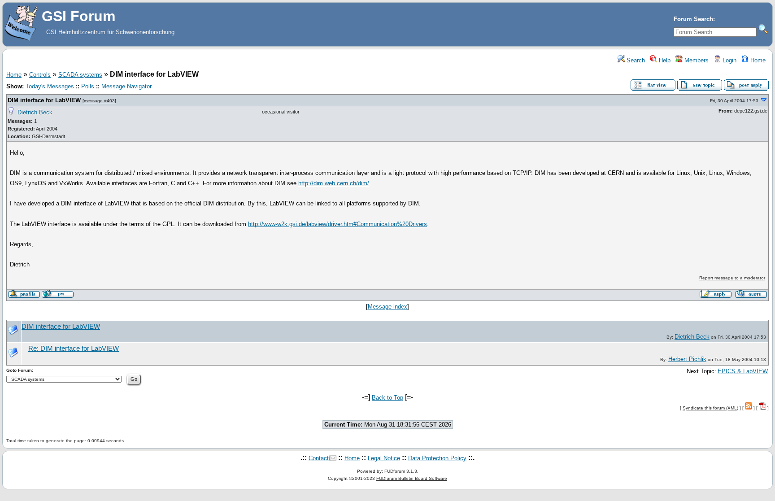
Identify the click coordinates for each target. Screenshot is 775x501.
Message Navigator (126, 86)
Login (728, 60)
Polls (87, 86)
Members (696, 60)
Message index (387, 306)
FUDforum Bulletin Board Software (411, 478)
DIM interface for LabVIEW (44, 100)
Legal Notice (384, 458)
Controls (40, 74)
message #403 (99, 100)
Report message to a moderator (732, 277)
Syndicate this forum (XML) (710, 407)
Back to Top (387, 397)
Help (664, 60)
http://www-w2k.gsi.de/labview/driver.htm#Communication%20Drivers (337, 224)
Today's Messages (50, 86)
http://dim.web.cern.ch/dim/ (333, 183)
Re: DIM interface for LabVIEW (73, 348)
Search (635, 60)
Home (757, 60)
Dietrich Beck (34, 112)
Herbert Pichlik (687, 359)
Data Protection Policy (437, 458)
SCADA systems (80, 74)
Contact (319, 458)
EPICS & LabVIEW (743, 371)
